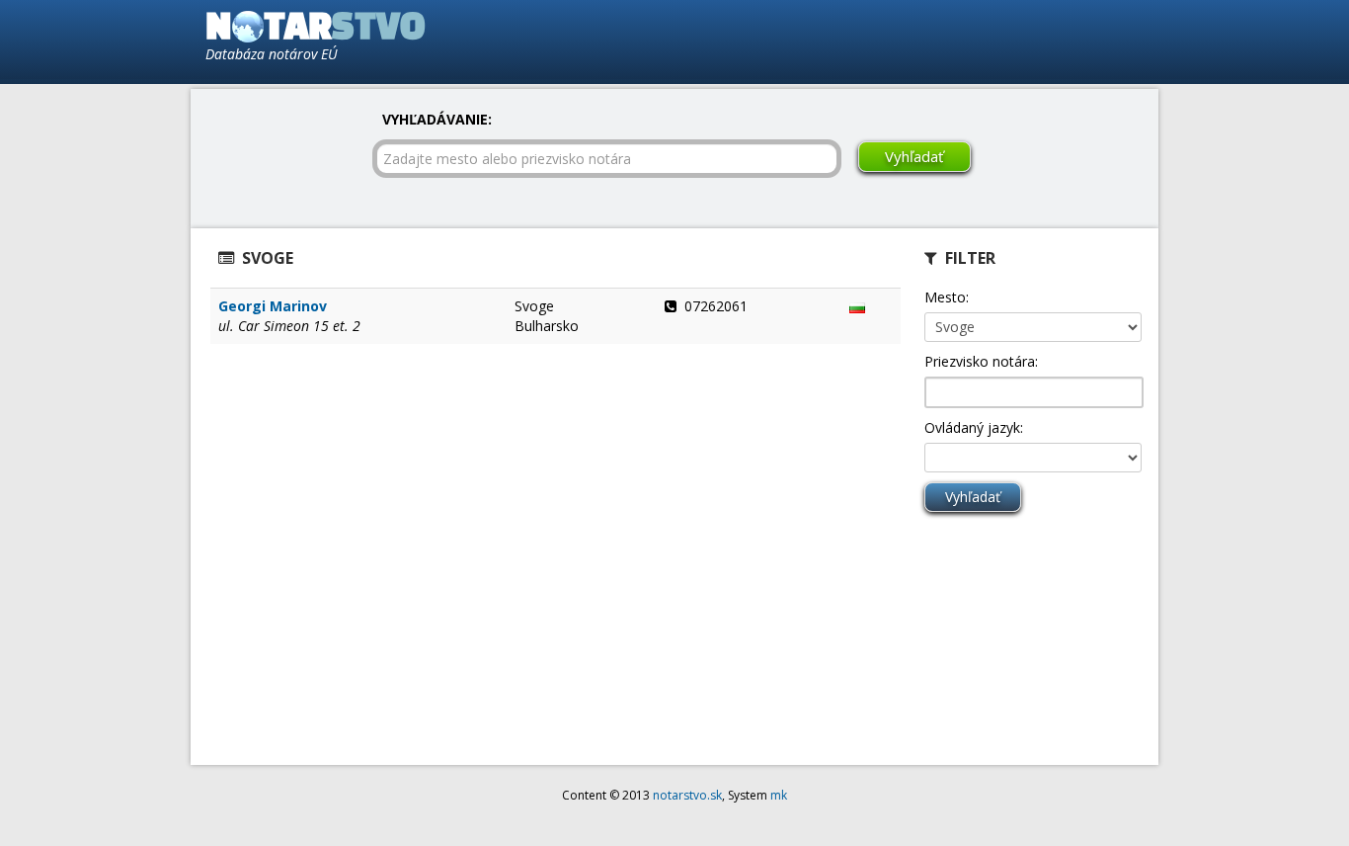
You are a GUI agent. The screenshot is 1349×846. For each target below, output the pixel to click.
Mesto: (946, 297)
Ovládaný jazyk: (973, 427)
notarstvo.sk (687, 795)
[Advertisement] (917, 40)
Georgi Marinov (272, 305)
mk (778, 795)
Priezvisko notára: (981, 361)
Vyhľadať (914, 156)
